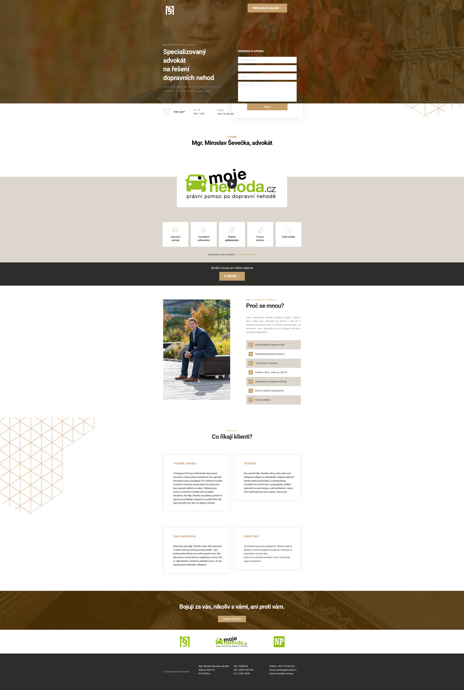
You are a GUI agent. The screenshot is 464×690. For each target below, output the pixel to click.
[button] (232, 184)
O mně (232, 137)
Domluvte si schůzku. (245, 254)
